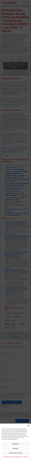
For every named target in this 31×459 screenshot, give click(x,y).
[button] (28, 425)
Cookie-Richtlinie (7, 456)
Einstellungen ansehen (15, 453)
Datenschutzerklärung (17, 456)
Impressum (25, 456)
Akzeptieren (15, 444)
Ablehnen (15, 448)
